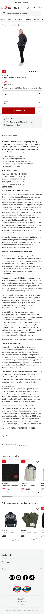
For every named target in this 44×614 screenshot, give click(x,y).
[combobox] (21, 13)
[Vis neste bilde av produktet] (42, 47)
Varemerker (13, 25)
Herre (28, 19)
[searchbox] (23, 13)
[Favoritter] (27, 7)
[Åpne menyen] (2, 8)
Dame (36, 19)
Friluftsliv (19, 19)
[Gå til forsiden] (11, 7)
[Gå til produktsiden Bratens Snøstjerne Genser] (10, 520)
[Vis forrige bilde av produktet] (2, 47)
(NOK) (22, 599)
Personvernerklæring (13, 611)
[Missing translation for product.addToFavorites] (39, 110)
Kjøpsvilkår (27, 611)
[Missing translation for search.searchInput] (3, 13)
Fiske (2, 19)
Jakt (9, 19)
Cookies (35, 611)
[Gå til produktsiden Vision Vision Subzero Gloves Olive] (30, 520)
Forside (4, 25)
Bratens (22, 25)
